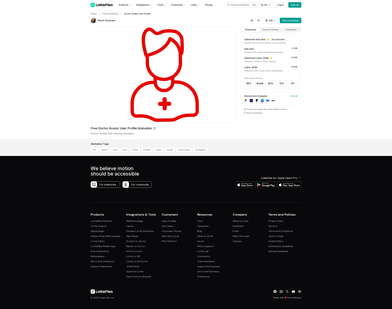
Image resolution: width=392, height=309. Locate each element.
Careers (237, 241)
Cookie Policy (275, 241)
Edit (271, 20)
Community (203, 256)
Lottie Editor (98, 241)
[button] (93, 20)
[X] (287, 291)
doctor (159, 150)
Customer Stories (171, 231)
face (125, 150)
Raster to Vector (135, 246)
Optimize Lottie (134, 271)
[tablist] (270, 29)
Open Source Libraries (138, 276)
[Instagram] (281, 291)
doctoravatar (184, 150)
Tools (160, 5)
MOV (270, 83)
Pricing (208, 5)
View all (294, 96)
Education (203, 226)
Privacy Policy (276, 221)
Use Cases (167, 226)
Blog (199, 231)
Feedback (238, 226)
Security (273, 226)
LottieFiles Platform (101, 221)
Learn (194, 5)
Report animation (254, 113)
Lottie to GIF (133, 256)
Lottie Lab (203, 251)
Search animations (240, 5)
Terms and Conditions (280, 231)
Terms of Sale (275, 236)
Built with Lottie (170, 236)
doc (94, 150)
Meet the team (241, 236)
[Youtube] (293, 291)
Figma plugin (97, 231)
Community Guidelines (280, 246)
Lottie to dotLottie (137, 261)
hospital (147, 150)
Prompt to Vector (136, 241)
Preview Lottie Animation (140, 231)
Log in (280, 5)
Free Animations (100, 251)
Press (236, 231)
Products (123, 5)
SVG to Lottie (134, 251)
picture (104, 150)
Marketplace (98, 256)
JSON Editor (133, 266)
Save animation (290, 20)
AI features (203, 276)
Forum (200, 241)
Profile (135, 150)
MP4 (248, 83)
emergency (200, 150)
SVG (281, 83)
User (115, 150)
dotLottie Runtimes (208, 271)
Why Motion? (169, 241)
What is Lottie (205, 236)
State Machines (206, 261)
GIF (292, 83)
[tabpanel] (270, 86)
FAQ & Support (205, 246)
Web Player (132, 236)
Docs (200, 221)
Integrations (142, 5)
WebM (259, 83)
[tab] (250, 30)
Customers (177, 5)
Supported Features (208, 266)
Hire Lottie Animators (103, 261)
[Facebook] (275, 291)
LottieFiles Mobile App (103, 246)
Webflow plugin (134, 221)
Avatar (170, 150)
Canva (129, 226)
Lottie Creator (99, 226)
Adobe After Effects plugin (106, 236)
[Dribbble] (299, 291)
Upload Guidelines (278, 251)
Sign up (295, 5)
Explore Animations (101, 266)
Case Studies (169, 221)
